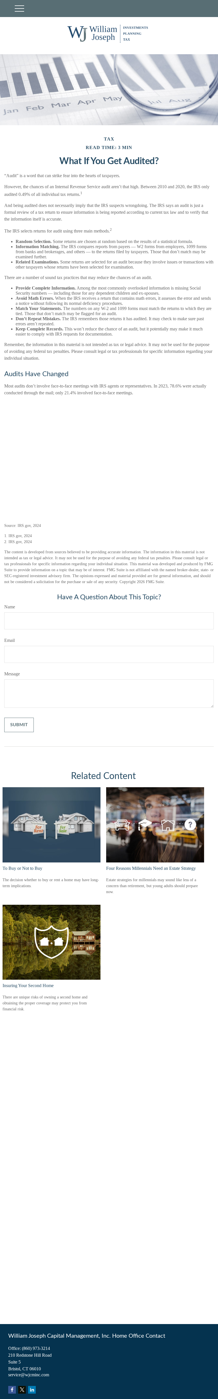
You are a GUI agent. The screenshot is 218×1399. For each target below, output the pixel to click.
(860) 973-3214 (36, 1348)
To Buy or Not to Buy (22, 868)
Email (9, 640)
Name (9, 606)
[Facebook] (12, 1390)
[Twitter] (22, 1390)
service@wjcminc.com (28, 1374)
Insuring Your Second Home (28, 985)
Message (12, 673)
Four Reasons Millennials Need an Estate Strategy (151, 868)
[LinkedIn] (32, 1390)
